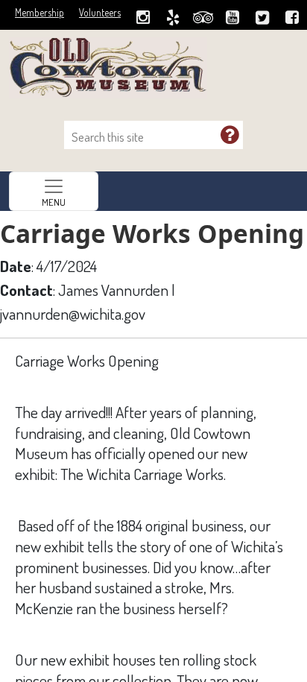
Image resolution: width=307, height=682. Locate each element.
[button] (229, 134)
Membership (39, 12)
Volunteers (100, 12)
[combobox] (146, 137)
